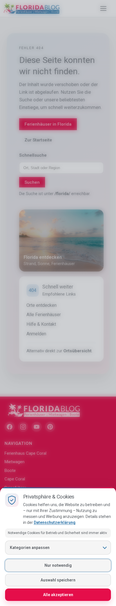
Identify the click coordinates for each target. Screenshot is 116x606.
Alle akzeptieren (58, 594)
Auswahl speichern (58, 580)
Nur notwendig (58, 565)
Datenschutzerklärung (54, 522)
